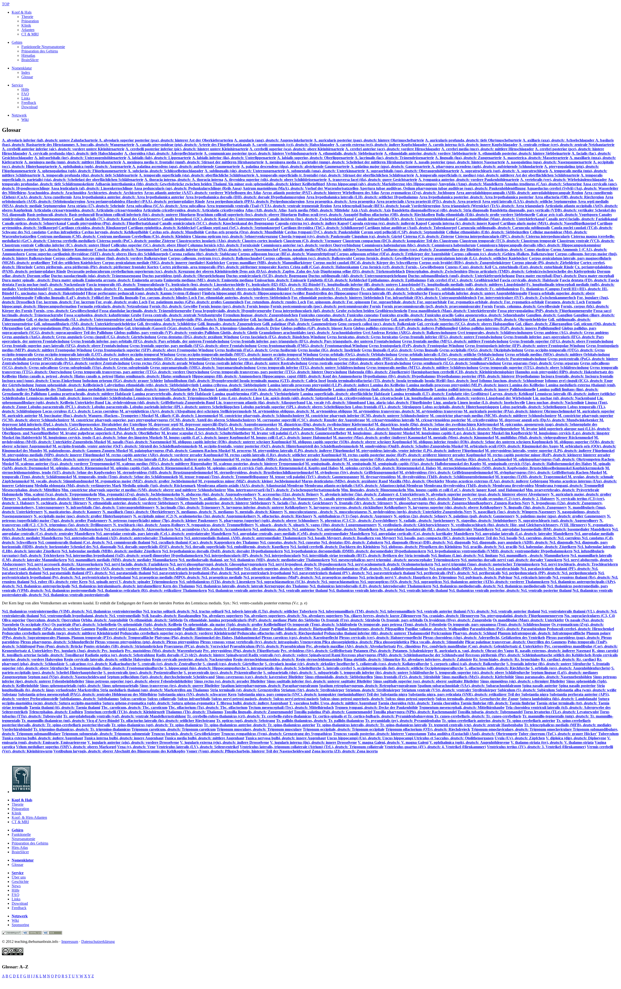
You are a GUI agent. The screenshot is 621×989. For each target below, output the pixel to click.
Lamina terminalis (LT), (440, 394)
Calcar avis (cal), (567, 214)
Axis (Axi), (371, 210)
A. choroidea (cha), (163, 153)
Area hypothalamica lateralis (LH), (362, 197)
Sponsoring (20, 925)
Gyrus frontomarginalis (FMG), (313, 346)
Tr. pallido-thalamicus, (320, 721)
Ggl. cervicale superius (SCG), (465, 324)
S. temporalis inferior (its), (387, 672)
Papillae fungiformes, (369, 629)
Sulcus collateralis (161, 699)
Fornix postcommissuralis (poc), (325, 306)
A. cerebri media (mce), (487, 149)
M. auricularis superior (596, 411)
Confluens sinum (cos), (431, 249)
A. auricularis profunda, (473, 140)
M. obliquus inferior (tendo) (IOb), (483, 442)
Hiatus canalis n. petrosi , (65, 376)
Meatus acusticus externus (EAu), (496, 481)
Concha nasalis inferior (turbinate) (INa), (219, 249)
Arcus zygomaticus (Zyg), (417, 193)
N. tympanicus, (220, 525)
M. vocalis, (62, 481)
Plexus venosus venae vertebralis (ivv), (261, 642)
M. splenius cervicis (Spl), (388, 468)
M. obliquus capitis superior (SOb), (352, 442)
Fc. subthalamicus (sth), (477, 289)
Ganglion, (549, 315)
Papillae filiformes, (226, 629)
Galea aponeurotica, (490, 315)
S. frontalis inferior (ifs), (548, 664)
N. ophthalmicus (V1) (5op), (353, 516)
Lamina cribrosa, (233, 385)
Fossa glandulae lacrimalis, (145, 311)
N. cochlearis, (61, 503)
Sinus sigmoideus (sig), (522, 681)
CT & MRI (30, 34)
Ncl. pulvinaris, (485, 577)
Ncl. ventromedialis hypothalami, (90, 616)
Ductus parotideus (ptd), (183, 276)
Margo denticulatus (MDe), (345, 481)
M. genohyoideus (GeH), (180, 429)
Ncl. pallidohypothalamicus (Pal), (371, 568)
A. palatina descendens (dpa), (295, 166)
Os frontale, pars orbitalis (402, 620)
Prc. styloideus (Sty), (316, 651)
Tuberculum (608, 734)
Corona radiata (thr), (203, 254)
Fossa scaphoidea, (102, 315)
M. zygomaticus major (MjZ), (146, 481)
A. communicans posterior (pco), (260, 153)
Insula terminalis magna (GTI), (282, 381)
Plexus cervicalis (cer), (380, 637)
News (16, 886)
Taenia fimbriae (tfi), (497, 703)
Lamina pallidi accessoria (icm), (274, 389)
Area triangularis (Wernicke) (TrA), (492, 206)
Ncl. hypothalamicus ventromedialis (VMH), (499, 551)
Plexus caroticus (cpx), (299, 637)
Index (25, 72)
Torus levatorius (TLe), (561, 712)
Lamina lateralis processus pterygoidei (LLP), (336, 385)
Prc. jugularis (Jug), (89, 651)
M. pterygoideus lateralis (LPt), (304, 450)
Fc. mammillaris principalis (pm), (105, 289)
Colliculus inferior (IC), (72, 245)
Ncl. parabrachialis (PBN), (474, 568)
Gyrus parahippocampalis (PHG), (392, 359)
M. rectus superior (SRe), (395, 459)
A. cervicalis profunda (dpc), (75, 153)
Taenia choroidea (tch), (419, 703)
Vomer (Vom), (248, 751)
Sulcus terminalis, (477, 699)
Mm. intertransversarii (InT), (283, 490)
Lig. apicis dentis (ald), (299, 398)
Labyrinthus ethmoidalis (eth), (151, 385)
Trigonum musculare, (259, 729)
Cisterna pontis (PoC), (136, 241)
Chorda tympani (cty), (315, 236)
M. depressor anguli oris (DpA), (549, 420)
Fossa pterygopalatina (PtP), (545, 311)
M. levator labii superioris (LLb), (471, 429)
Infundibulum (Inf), (201, 381)
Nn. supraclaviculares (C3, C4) (589, 616)
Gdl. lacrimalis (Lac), (285, 319)
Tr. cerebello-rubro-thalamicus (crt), (249, 716)
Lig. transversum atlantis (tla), (260, 402)
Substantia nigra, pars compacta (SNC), (322, 694)
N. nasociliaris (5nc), (514, 512)
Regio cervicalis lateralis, (107, 659)
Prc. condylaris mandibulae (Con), (482, 646)
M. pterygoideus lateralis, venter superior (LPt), (549, 450)
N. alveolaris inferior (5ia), (373, 494)
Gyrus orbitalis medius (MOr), (557, 354)
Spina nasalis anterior (540, 686)
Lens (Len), (240, 398)
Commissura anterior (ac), (311, 245)
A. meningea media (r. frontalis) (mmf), (193, 162)
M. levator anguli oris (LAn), (374, 429)
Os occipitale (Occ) (35, 624)
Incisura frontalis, (577, 376)
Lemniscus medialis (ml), (79, 398)
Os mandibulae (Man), (528, 620)
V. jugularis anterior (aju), (133, 742)
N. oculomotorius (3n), (215, 516)
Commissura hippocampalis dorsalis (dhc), (539, 245)
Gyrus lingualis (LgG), (400, 350)
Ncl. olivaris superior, (278, 568)
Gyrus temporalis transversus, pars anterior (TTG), (141, 372)
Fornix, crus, (65, 311)
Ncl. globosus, (421, 547)
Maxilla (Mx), (416, 481)
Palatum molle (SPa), (56, 629)
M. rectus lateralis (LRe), (181, 459)
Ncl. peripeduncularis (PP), (549, 573)
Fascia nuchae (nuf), (50, 284)
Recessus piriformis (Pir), (528, 655)
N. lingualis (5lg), (535, 507)
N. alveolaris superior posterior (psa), (488, 494)
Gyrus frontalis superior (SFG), (561, 341)
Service (17, 85)
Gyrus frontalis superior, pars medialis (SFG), (193, 346)
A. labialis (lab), (159, 158)
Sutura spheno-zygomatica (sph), (158, 703)
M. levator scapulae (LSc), (205, 433)
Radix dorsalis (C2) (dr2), (202, 655)
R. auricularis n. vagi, (474, 651)
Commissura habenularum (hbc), (419, 245)
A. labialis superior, (315, 158)
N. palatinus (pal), (482, 516)
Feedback (28, 103)
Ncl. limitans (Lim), (464, 555)
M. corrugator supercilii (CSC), (311, 420)
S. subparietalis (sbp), (301, 672)
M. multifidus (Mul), (544, 437)
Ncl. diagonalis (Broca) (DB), (427, 542)
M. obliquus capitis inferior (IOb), (231, 442)
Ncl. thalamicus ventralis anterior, (268, 590)
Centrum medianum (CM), (84, 236)
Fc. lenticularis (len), (205, 284)
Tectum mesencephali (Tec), (291, 707)
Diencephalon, (436, 271)
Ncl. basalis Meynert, (351, 538)
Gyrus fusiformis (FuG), (256, 350)
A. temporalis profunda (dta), (89, 175)
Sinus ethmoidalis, (339, 677)
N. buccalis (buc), (285, 499)
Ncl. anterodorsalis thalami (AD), (123, 538)
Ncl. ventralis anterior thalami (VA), (478, 611)
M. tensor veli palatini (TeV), (314, 477)
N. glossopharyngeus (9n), (462, 503)
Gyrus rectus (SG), (167, 363)
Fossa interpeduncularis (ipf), (340, 311)
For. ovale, (121, 302)
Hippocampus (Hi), (227, 376)
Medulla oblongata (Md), (77, 485)
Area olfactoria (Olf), (569, 197)
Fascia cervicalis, (529, 280)
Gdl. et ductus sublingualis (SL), (94, 319)
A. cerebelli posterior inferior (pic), (186, 149)
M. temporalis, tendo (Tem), (125, 477)
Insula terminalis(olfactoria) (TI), (375, 381)
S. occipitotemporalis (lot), (408, 668)
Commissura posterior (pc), (48, 249)
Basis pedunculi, (61, 214)
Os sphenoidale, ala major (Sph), (234, 624)
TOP (5, 4)
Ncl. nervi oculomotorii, (390, 564)
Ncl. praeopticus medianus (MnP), (300, 577)
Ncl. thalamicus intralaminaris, (133, 586)
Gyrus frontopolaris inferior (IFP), (525, 346)
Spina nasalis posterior (577, 686)
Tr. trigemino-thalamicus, (82, 729)
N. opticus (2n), (421, 516)
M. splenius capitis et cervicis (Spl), (273, 468)
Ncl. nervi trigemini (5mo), (487, 564)
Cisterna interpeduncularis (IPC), (512, 236)
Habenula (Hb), (379, 372)
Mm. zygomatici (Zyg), (139, 494)
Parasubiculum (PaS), (508, 629)
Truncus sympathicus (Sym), (276, 734)
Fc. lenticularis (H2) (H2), (283, 284)
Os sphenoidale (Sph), (149, 624)
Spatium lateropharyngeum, (269, 686)
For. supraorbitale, (409, 302)
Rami (336, 655)
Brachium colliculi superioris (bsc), (246, 214)
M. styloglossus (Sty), (356, 472)
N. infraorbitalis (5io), (110, 507)
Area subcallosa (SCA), (165, 206)
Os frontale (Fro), (350, 620)
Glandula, (259, 328)
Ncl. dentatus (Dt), (352, 542)
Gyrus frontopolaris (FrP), (416, 346)
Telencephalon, (56, 712)
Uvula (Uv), (520, 738)
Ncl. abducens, (71, 529)
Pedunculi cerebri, (580, 629)
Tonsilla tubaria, (490, 712)
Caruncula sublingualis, (504, 228)
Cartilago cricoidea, (92, 228)
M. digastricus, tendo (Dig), (437, 424)
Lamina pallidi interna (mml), (485, 389)
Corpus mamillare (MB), (269, 263)
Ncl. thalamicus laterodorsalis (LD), (370, 586)
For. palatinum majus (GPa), (196, 302)
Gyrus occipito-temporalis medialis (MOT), (247, 354)
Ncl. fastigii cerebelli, (335, 547)
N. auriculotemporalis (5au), (149, 499)
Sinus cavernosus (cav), (260, 677)
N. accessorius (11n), (288, 494)
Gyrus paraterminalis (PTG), (497, 359)
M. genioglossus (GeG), (85, 429)
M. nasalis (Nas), (139, 442)
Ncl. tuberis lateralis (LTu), (270, 611)
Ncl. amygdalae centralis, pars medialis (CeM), (301, 534)
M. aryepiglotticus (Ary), (186, 411)
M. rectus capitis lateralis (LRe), (282, 455)
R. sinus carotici (605, 651)
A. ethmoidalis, (350, 153)
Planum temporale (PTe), (112, 637)
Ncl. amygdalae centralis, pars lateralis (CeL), (163, 534)
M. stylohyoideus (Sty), (446, 472)
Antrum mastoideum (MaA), (301, 188)
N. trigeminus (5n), (78, 525)
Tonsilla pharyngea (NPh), (415, 712)
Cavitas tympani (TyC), (322, 232)
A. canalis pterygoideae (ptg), (193, 145)
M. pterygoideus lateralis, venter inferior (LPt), (420, 450)
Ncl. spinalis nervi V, (133, 582)
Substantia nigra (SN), (197, 694)
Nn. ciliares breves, (382, 616)
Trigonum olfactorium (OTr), (427, 729)
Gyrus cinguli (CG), (119, 337)
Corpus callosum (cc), (502, 254)
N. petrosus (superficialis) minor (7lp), (163, 520)
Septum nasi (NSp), (67, 677)
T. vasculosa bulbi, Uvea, (333, 703)
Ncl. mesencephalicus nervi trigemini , (395, 560)
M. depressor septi (163, 424)
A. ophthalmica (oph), (95, 166)
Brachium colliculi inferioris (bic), (146, 214)
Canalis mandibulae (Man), (500, 219)
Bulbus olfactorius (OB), (397, 214)
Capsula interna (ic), (463, 223)
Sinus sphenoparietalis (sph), (89, 686)
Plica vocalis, (437, 642)
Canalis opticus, (34, 223)
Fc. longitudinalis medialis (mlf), (473, 284)
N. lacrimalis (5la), (188, 507)
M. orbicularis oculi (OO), (511, 446)
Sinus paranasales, (553, 677)
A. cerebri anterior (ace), (392, 149)
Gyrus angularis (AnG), (42, 337)
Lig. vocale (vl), (336, 402)
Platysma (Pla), (208, 637)
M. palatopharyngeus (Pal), (179, 450)
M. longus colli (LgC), (291, 437)
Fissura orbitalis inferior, (478, 293)
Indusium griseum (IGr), (122, 381)
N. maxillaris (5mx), (139, 512)
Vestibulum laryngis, (119, 751)
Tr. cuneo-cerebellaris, (477, 716)
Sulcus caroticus (133, 699)
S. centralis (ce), (170, 664)
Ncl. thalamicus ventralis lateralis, (388, 590)
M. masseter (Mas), (380, 437)
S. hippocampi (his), (205, 668)
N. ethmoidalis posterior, (225, 503)
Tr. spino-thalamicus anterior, (259, 725)
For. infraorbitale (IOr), (431, 298)
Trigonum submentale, (106, 734)
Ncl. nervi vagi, (31, 568)
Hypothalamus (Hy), (399, 376)
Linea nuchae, (555, 402)
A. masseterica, (535, 158)
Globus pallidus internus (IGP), (510, 328)
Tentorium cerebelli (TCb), (124, 712)
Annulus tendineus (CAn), (543, 184)
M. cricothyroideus (482, 420)
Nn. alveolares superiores (222, 616)
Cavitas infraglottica (64, 232)
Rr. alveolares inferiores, (436, 659)
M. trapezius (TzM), (531, 477)
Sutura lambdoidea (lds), (558, 699)
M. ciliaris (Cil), (186, 416)
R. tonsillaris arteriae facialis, (43, 655)
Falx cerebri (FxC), (463, 280)
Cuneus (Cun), (468, 267)
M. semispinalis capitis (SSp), (426, 464)
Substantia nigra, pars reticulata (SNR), (478, 694)
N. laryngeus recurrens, (358, 507)
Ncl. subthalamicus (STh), (217, 582)
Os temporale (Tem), (322, 624)
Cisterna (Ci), (428, 236)
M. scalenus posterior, (258, 464)
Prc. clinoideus (409, 646)
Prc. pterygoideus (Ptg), (241, 651)
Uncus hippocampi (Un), (370, 738)
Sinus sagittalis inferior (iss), (319, 681)
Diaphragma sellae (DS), (362, 271)
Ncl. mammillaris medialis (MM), (123, 560)
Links (25, 98)
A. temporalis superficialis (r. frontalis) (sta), (334, 175)
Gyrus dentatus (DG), (198, 337)
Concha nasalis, (127, 249)
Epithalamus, (397, 280)
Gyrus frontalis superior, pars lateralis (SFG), (65, 346)
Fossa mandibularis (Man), (452, 311)
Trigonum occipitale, (343, 729)
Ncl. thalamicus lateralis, (252, 586)
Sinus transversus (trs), (179, 686)
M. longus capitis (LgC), (206, 437)
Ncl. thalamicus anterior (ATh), (496, 582)
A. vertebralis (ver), (563, 180)
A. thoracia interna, (183, 180)
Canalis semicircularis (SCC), (216, 223)
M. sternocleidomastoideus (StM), (520, 468)
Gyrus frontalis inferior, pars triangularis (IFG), (315, 341)
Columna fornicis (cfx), (224, 245)
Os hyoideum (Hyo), (458, 620)
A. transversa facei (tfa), (372, 180)
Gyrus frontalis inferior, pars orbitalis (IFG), (150, 341)
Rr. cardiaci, (568, 659)
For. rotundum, (275, 302)
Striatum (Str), (312, 690)
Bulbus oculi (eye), (328, 214)
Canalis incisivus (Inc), (310, 219)
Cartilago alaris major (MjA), (548, 223)
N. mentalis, (259, 512)
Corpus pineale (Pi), (545, 263)
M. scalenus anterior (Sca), (65, 464)
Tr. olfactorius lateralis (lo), (167, 721)
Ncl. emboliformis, (258, 547)
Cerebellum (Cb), (161, 236)
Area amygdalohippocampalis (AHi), (519, 193)
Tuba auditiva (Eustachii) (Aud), (472, 734)
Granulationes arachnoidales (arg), (310, 332)
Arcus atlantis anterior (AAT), (202, 193)
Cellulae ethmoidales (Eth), (487, 232)
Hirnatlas (28, 55)
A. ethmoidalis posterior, (524, 153)
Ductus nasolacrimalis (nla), (96, 276)
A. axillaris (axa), (559, 140)
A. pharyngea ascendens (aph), (487, 166)
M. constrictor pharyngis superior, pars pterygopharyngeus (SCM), (163, 420)
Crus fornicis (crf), (402, 267)
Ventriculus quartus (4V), (435, 747)
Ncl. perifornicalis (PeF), (458, 573)
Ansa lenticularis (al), (92, 188)
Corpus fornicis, (386, 258)
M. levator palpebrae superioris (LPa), (110, 433)
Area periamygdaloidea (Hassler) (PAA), (145, 201)
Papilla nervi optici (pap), (138, 629)
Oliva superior (13, 620)
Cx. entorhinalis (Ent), (533, 267)
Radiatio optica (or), (120, 655)
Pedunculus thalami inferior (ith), (377, 633)
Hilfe (25, 89)
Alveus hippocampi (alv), (381, 184)
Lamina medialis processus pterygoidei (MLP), (475, 385)
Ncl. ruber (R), (59, 582)
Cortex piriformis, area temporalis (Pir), (225, 267)
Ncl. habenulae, (547, 547)
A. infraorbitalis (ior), (80, 158)
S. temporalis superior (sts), (482, 672)
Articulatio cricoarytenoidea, (87, 210)
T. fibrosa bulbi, (252, 703)
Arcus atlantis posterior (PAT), (320, 193)
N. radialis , (427, 520)
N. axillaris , (225, 499)
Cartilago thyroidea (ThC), (322, 228)
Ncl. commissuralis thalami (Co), (94, 542)
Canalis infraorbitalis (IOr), (405, 219)
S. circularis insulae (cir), (310, 664)
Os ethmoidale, (156, 620)
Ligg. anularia (445, 402)
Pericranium (441, 633)
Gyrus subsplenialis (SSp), (104, 367)
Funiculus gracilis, (417, 315)
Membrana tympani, (569, 485)
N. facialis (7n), (302, 503)
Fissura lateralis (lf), (393, 293)
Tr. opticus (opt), (245, 721)
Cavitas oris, (176, 232)
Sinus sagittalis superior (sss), (426, 681)
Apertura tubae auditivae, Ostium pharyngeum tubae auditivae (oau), (443, 188)
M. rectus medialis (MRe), (288, 459)
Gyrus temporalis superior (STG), (534, 367)
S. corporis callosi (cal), (467, 664)
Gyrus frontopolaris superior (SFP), (153, 350)
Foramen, (565, 302)
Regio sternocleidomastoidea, (288, 659)
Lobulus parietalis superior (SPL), (296, 407)
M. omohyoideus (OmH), (411, 446)
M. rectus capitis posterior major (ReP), (414, 455)
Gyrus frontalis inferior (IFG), (450, 337)
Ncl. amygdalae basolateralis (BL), (436, 529)
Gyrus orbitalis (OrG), (358, 354)
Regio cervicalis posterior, (192, 659)
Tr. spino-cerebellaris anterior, (498, 721)
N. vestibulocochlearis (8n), (519, 525)
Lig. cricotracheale (387, 398)
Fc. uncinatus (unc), (50, 293)
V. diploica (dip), (576, 738)
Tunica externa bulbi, (42, 738)
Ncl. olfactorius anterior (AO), (114, 568)
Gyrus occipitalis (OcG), (481, 350)
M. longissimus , (381, 433)
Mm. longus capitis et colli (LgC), (466, 490)
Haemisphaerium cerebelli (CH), (462, 372)
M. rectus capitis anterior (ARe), (164, 455)
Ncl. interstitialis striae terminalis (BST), (366, 555)
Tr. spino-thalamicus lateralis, (371, 725)
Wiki (25, 120)
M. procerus (241, 450)
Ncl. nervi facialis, (136, 564)
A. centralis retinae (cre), (566, 145)
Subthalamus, (89, 699)
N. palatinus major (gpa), (561, 516)
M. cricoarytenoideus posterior (441, 420)
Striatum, (372, 690)
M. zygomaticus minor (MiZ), (249, 481)
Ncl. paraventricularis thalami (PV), (353, 573)
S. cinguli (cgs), (233, 664)
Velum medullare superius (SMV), (66, 747)
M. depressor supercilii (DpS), (228, 424)
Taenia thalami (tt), (64, 707)
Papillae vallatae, (437, 629)
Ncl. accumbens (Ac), (212, 529)
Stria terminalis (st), (245, 690)
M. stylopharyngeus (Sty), (548, 472)
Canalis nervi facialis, (581, 219)
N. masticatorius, (72, 512)
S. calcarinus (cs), (101, 664)
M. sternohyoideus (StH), (165, 472)
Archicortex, (115, 193)
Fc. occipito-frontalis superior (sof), (226, 289)
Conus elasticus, (516, 249)
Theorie (27, 17)
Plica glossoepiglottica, (365, 642)
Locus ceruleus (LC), (80, 411)
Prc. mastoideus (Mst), (163, 651)
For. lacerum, (65, 302)
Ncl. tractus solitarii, (183, 611)
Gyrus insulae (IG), (329, 350)
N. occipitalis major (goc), (83, 516)
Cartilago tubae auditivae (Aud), (411, 228)
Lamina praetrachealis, (89, 394)
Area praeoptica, (340, 201)
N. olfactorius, (284, 516)
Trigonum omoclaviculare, (522, 729)
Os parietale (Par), (83, 624)
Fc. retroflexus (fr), (325, 289)
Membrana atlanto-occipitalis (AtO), (363, 485)
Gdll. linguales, (229, 324)
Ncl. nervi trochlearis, (579, 564)
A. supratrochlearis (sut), (504, 171)
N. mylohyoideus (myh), (420, 512)
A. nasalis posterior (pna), (459, 162)
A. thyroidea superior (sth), (275, 180)
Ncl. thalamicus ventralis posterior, (510, 590)
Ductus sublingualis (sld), (357, 276)
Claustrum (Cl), (312, 241)
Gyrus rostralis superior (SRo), (359, 363)
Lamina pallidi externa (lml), (383, 389)
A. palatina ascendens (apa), (186, 166)
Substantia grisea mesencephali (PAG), (87, 694)
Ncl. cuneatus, (290, 542)
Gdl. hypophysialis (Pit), (206, 319)
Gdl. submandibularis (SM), (85, 324)
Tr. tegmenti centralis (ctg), (475, 725)
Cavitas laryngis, (115, 232)
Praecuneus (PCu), (196, 646)
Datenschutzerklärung (98, 941)
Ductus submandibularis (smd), (461, 276)
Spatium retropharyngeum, (368, 686)
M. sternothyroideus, (264, 472)
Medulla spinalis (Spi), (159, 485)
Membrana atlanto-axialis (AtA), (250, 485)
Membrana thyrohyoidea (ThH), (479, 485)
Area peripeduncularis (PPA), (255, 201)
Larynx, (512, 394)
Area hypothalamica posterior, (476, 197)
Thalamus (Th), (194, 712)
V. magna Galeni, (393, 742)
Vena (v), (136, 747)
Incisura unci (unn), (41, 381)
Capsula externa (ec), (312, 223)
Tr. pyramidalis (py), (403, 721)
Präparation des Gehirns (39, 51)
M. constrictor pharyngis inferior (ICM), (367, 416)
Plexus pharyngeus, (57, 642)
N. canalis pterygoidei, (362, 499)
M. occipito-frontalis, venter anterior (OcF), (124, 446)
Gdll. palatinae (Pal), (299, 324)
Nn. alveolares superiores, (293, 616)
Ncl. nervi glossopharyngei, (218, 564)
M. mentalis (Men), (461, 437)
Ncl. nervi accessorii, (65, 564)
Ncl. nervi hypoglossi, (307, 564)
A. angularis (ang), (273, 140)
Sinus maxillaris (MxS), (477, 677)
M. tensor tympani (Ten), (224, 477)
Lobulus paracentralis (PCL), (79, 407)
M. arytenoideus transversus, (408, 411)
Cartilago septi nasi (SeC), (238, 228)
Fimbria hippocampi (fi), (280, 293)
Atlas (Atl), (266, 210)
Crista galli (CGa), (324, 267)
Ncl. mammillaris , (534, 555)
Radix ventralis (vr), (289, 655)
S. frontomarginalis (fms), (116, 668)
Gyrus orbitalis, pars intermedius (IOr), (173, 359)
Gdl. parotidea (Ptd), (508, 319)
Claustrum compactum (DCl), (400, 241)
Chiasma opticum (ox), (235, 236)
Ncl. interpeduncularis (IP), (252, 555)
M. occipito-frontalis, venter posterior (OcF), (278, 446)
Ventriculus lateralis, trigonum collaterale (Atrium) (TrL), (312, 747)
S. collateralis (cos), (392, 664)
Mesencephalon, (31, 490)
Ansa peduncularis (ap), (188, 188)
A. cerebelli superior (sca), (296, 149)
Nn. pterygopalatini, (521, 616)
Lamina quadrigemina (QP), (255, 394)
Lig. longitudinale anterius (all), (468, 398)
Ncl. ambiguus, (284, 529)
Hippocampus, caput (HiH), (312, 376)
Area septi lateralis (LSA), (529, 201)
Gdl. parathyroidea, (430, 319)
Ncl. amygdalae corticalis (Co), (422, 534)
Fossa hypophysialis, (232, 311)
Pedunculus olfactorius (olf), (280, 633)
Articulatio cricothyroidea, (193, 210)
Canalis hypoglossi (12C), (214, 219)
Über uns (19, 877)
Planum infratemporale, (541, 633)
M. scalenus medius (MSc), (164, 464)
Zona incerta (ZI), (345, 751)
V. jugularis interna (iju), (313, 742)
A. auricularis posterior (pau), (369, 140)
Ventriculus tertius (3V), (536, 747)
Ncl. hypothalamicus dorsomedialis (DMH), (355, 551)
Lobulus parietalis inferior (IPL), (185, 407)
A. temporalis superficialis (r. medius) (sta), (497, 175)
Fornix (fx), (173, 306)
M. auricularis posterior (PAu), (520, 411)
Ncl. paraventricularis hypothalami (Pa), (221, 573)
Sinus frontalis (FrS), (407, 677)
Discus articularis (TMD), (532, 271)
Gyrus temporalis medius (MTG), (422, 367)
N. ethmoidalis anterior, (133, 503)
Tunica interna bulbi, (123, 738)
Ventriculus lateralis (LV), (197, 747)
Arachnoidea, (56, 193)
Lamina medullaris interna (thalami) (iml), (144, 389)
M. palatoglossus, (85, 450)
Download (29, 107)
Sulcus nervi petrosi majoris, (265, 699)
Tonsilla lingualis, (258, 712)
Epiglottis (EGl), (337, 280)
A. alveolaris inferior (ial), (50, 140)
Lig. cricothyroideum (354, 398)
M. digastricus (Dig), (326, 424)
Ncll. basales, (171, 616)
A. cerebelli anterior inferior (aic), (63, 149)
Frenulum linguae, (260, 315)
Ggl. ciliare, (543, 324)
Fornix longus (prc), (234, 306)
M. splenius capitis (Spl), (158, 468)
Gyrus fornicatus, (362, 337)
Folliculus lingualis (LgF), (86, 298)
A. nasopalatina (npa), (549, 162)
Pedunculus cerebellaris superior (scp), (178, 633)
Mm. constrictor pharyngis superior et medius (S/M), (143, 490)
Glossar (27, 77)
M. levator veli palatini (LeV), (298, 433)
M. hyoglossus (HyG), (278, 429)
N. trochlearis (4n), (150, 525)
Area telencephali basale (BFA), (387, 206)
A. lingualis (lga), (468, 158)
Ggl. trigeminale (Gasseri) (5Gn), (180, 328)
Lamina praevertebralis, (171, 394)
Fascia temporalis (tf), (125, 284)
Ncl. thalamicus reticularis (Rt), (152, 590)
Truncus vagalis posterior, (379, 734)
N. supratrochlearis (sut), (558, 520)
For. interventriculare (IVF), (527, 298)
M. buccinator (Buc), (96, 416)
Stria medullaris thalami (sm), (154, 690)
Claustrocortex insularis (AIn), (229, 241)
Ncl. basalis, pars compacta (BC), (457, 538)
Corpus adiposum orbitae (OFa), (393, 254)
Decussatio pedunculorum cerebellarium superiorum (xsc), (153, 271)
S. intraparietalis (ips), (284, 668)
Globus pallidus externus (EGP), (405, 328)
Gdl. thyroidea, (166, 324)
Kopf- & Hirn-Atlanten (29, 817)
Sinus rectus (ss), (230, 681)
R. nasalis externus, (553, 651)
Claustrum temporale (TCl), (507, 241)
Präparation (30, 21)
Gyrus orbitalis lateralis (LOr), (451, 354)
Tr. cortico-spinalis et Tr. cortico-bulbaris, (373, 716)
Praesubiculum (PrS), (267, 646)
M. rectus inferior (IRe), (75, 459)
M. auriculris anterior (20, 416)
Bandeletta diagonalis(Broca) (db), (440, 210)
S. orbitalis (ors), (570, 668)
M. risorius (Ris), (480, 459)
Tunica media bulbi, (204, 738)
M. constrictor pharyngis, (262, 416)
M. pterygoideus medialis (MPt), (53, 455)
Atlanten (27, 30)
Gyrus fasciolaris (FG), (283, 337)
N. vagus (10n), (341, 525)
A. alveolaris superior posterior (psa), (166, 140)
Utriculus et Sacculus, (454, 738)
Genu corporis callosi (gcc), (377, 324)
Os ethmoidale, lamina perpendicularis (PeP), (252, 620)
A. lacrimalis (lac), (394, 158)
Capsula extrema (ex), (388, 223)
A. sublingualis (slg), (244, 171)
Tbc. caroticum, (134, 707)
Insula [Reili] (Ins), (451, 381)
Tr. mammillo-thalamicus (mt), (70, 721)
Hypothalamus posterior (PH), (488, 376)
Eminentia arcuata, (124, 280)
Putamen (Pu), (393, 651)
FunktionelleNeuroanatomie (23, 836)
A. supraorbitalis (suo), (412, 171)
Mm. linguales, (374, 490)
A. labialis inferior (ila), (234, 158)
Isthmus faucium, (511, 381)
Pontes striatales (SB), (123, 646)
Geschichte (20, 881)
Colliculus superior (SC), (149, 245)
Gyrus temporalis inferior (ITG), (311, 367)
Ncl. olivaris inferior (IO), (205, 568)
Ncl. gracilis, (490, 547)
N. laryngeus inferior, (264, 507)
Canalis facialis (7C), (116, 219)
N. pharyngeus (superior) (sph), (269, 520)
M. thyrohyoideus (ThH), (445, 477)
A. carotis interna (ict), (473, 145)
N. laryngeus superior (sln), (455, 507)
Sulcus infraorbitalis (193, 699)
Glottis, (239, 332)
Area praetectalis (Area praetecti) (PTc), (428, 201)
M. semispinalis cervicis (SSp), (537, 464)
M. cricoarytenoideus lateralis (390, 420)
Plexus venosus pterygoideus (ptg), (147, 642)
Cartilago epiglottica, (162, 228)
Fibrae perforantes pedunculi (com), (143, 293)
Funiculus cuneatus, (339, 315)
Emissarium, (280, 280)
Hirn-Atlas (20, 847)
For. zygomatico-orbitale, (496, 302)
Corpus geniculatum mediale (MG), (163, 263)
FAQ (25, 94)
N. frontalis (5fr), (363, 503)
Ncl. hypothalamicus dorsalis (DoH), (222, 551)
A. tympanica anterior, (468, 180)
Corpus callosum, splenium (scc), (307, 258)
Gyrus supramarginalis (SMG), (203, 367)
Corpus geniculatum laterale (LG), (474, 258)
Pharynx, (475, 633)
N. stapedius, (486, 520)
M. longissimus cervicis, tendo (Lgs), (103, 437)
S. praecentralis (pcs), (223, 672)
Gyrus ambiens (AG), (571, 332)
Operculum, (53, 620)
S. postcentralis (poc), (143, 672)
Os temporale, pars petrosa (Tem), (402, 624)
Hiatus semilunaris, (152, 376)
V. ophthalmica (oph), (469, 742)
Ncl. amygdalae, (347, 529)
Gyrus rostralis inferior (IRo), (256, 363)
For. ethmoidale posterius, (337, 298)
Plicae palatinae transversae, (516, 642)
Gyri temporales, (495, 332)
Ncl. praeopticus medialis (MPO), (187, 577)
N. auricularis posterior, (58, 499)
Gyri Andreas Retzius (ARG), (410, 332)
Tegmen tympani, (376, 707)
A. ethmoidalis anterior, (430, 153)
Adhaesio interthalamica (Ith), (161, 184)
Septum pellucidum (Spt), (161, 677)
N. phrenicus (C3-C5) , (359, 520)
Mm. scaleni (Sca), (60, 494)
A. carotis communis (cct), (293, 145)
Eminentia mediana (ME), (208, 280)
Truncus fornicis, (185, 734)
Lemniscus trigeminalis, (175, 398)
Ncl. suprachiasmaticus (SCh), (308, 582)
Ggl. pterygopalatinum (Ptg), (73, 328)
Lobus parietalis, (533, 407)
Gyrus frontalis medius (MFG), (455, 341)
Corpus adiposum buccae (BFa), (287, 254)
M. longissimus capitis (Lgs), (474, 433)
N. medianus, (205, 512)
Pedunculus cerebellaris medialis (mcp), (60, 633)
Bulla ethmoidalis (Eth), (485, 214)
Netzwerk (19, 115)
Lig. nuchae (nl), (564, 398)
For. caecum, (168, 298)
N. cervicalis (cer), (436, 499)
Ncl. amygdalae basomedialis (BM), (553, 529)
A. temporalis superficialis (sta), (197, 175)
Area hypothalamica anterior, (128, 197)
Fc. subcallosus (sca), (397, 289)
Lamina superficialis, (345, 394)
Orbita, (104, 620)
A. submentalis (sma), (325, 171)
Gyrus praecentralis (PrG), (80, 363)
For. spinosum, (338, 302)
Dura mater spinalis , (43, 280)
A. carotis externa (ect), (381, 145)
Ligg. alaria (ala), (399, 402)
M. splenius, (79, 468)
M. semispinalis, (338, 464)
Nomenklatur (22, 68)
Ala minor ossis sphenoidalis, (276, 184)
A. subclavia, (166, 171)
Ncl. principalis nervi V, (408, 577)
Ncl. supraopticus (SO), (401, 582)
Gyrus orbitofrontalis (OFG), (287, 359)
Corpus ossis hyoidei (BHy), (465, 263)
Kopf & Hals (22, 12)
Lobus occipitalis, (460, 407)
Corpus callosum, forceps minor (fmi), (110, 258)
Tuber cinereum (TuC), (557, 734)
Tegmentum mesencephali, (462, 707)
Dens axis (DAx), (279, 271)
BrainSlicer (30, 60)
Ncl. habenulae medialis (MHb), (111, 551)
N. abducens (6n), (219, 494)
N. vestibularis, (414, 525)
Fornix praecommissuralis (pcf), (437, 306)
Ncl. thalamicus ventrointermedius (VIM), (72, 611)
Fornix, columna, (527, 306)
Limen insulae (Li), (491, 402)
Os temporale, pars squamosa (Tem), (499, 624)
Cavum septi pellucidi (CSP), (403, 232)
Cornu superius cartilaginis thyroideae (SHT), (97, 254)
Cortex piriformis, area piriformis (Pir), (96, 267)
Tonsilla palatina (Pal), (333, 712)
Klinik (26, 25)
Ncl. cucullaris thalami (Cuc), (205, 542)
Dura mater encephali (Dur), (565, 276)
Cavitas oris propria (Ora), (244, 232)
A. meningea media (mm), (72, 162)
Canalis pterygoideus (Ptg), (112, 223)
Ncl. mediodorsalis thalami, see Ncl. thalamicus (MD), (254, 560)
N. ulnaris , (280, 525)
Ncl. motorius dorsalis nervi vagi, (511, 560)
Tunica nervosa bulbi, (285, 738)
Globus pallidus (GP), (316, 328)
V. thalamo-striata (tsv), (552, 742)
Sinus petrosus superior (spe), (139, 681)
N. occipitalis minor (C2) (153, 516)
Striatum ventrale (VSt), (449, 690)
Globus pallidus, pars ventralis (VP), (167, 332)
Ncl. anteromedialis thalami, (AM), (245, 538)
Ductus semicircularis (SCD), (266, 276)
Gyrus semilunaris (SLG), (456, 363)
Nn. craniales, (450, 616)
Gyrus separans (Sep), (540, 363)
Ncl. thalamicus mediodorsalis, (489, 586)
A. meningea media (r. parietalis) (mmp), (339, 162)
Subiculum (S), (527, 690)
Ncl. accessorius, (138, 529)
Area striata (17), (96, 206)
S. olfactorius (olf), (497, 668)
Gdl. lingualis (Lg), (356, 319)
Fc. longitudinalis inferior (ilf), (370, 284)
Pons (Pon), (59, 646)
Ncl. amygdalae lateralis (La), (524, 534)
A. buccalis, (105, 145)
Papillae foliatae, (302, 629)
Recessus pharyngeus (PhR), (402, 655)
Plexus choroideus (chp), (484, 637)
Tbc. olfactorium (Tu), (207, 707)
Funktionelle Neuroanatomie (43, 47)
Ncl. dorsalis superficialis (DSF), (171, 547)
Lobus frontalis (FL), (386, 407)
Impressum (69, 941)
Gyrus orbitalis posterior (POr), (55, 359)
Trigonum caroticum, (173, 729)
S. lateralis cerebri (337, 668)
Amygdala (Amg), (470, 184)
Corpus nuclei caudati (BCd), (365, 263)
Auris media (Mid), (319, 210)
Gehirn (17, 42)
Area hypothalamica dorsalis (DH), (245, 197)
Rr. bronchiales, (506, 659)
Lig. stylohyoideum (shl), (160, 402)
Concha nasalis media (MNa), (329, 249)
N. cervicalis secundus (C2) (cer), (511, 499)
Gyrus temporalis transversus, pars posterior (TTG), (278, 372)
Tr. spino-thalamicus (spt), (157, 725)
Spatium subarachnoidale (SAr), (469, 686)
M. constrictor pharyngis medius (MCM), (493, 416)
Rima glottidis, (371, 659)
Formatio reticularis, (113, 306)
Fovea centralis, (182, 315)
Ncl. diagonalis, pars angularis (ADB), (523, 542)
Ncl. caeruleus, (550, 538)
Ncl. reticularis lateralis (532, 577)
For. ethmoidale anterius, (244, 298)
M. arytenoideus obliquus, (302, 411)
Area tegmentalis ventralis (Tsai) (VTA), (269, 206)
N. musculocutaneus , (326, 512)
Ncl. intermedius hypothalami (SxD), (134, 555)
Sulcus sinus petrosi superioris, (377, 699)
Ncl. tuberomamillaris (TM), (367, 611)
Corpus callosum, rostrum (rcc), (215, 258)
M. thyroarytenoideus (378, 477)
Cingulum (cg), (376, 236)
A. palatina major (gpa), (391, 166)
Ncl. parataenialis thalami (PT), (96, 573)
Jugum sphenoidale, (69, 385)
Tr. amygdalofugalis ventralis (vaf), (124, 716)
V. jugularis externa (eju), (224, 742)
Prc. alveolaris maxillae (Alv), (351, 646)
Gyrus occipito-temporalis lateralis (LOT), (104, 354)
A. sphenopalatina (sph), (82, 171)
